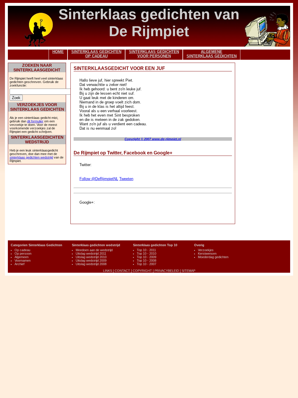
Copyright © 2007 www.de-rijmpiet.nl (153, 139)
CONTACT (122, 270)
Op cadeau (22, 250)
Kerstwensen (207, 253)
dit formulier (35, 121)
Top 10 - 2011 (146, 250)
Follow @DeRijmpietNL (98, 179)
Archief (19, 264)
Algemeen (22, 257)
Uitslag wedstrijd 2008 (91, 264)
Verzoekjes (206, 250)
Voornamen (23, 260)
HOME (58, 52)
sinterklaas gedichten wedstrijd (31, 157)
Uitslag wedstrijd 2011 (91, 253)
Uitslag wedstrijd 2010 (91, 257)
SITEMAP (188, 270)
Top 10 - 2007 (146, 264)
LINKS (107, 270)
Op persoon (23, 253)
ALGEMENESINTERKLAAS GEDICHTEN (212, 54)
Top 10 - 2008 (146, 260)
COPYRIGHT (142, 270)
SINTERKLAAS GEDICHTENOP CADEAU (96, 54)
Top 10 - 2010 (146, 253)
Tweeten (126, 179)
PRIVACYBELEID (167, 270)
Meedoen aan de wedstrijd (94, 250)
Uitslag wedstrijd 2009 (91, 260)
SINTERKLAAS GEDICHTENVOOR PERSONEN (154, 54)
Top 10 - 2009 (146, 257)
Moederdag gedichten (213, 257)
